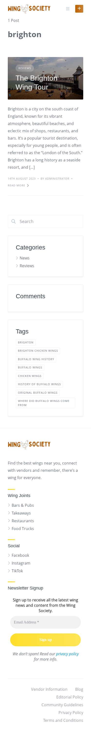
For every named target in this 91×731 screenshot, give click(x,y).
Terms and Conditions (63, 720)
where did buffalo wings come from (43, 403)
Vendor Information (49, 689)
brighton (25, 342)
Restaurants (23, 520)
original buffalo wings (38, 392)
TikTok (17, 570)
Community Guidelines (62, 704)
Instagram (21, 563)
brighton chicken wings (38, 350)
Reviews (24, 68)
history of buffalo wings (39, 384)
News (25, 258)
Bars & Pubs (23, 505)
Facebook (20, 555)
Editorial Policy (69, 697)
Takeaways (21, 513)
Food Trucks (23, 528)
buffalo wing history (36, 359)
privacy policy (67, 653)
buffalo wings (30, 367)
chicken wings (29, 376)
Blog (79, 689)
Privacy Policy (70, 712)
